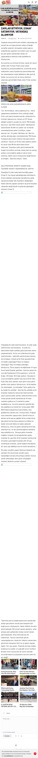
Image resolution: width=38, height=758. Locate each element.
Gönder (7, 736)
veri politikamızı (8, 756)
